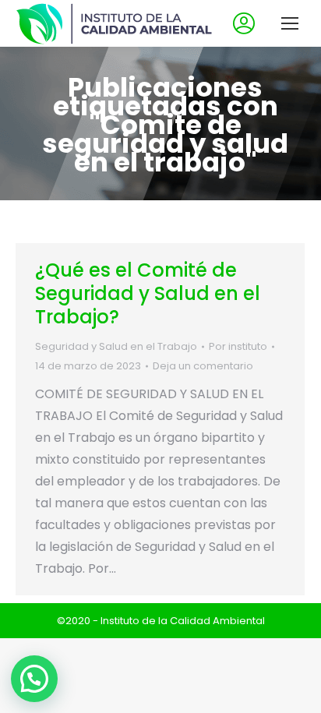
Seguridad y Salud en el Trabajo (116, 346)
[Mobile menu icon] (289, 23)
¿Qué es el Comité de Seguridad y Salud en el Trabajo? (147, 294)
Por (238, 346)
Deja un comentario (203, 365)
